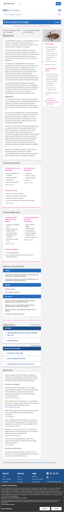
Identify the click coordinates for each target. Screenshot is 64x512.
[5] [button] (34, 144)
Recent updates (7, 479)
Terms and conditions (37, 479)
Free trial (19, 479)
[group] (22, 334)
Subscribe (20, 481)
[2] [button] (20, 122)
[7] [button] (37, 144)
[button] (55, 22)
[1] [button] (5, 109)
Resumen (17, 398)
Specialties (5, 481)
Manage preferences (6, 508)
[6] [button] (36, 144)
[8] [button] (5, 146)
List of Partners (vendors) (7, 504)
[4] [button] (17, 136)
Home (4, 476)
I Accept (56, 508)
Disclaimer (35, 476)
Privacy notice (35, 481)
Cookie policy (14, 496)
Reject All (44, 508)
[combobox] (30, 15)
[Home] (11, 10)
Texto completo (9, 398)
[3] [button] (21, 122)
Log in (58, 3)
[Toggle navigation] (59, 10)
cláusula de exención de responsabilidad (44, 462)
